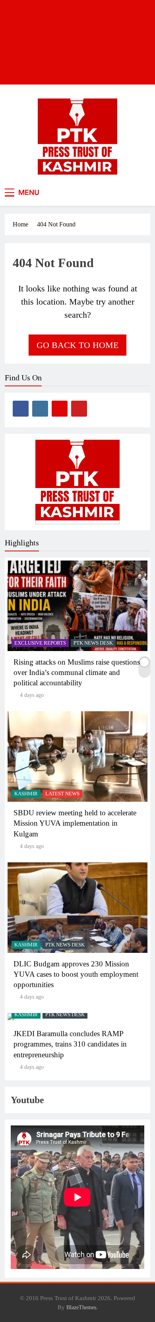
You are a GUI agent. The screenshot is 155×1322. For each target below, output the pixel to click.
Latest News (62, 794)
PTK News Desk (93, 643)
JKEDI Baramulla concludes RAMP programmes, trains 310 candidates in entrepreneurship (70, 1043)
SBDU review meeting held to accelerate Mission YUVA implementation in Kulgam (75, 823)
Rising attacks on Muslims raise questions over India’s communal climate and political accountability (77, 672)
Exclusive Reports (40, 643)
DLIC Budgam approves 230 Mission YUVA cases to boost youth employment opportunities (76, 974)
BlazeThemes (81, 1307)
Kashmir (26, 794)
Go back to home (77, 345)
